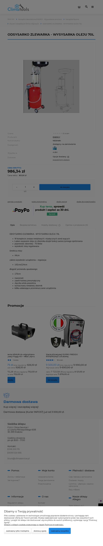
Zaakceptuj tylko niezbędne (17, 531)
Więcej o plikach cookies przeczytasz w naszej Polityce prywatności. (34, 525)
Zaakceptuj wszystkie (60, 531)
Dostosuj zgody (40, 531)
